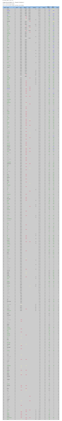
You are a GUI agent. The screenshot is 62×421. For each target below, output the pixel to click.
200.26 (21, 145)
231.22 (21, 189)
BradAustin (8, 10)
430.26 (26, 21)
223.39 (21, 99)
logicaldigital (8, 347)
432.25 (29, 13)
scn (7, 128)
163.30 (21, 218)
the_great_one (9, 310)
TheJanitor (8, 333)
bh (7, 120)
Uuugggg (8, 246)
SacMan (8, 397)
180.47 (21, 191)
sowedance (8, 327)
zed (7, 183)
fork (7, 221)
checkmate (8, 142)
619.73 (29, 10)
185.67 (21, 177)
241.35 (26, 73)
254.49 (26, 59)
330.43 (26, 45)
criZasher (8, 307)
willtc (7, 394)
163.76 (21, 73)
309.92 (26, 76)
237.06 (21, 90)
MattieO (8, 273)
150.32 (21, 249)
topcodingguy (9, 258)
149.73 (21, 250)
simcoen (8, 19)
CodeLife (8, 399)
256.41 (26, 65)
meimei (8, 341)
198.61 (21, 39)
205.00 (21, 241)
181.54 (21, 186)
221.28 (21, 13)
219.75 (21, 53)
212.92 (21, 120)
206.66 (21, 131)
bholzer (8, 62)
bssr (7, 154)
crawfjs (8, 272)
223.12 (21, 79)
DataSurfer (8, 87)
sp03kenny (8, 97)
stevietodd (8, 206)
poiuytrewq (8, 396)
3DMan (8, 180)
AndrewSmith (9, 99)
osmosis (8, 316)
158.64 (21, 226)
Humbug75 (8, 21)
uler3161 (8, 139)
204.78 (21, 134)
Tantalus (8, 414)
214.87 (21, 113)
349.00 (26, 24)
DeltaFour (8, 177)
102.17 (21, 292)
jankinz (8, 419)
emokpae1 (8, 131)
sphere (8, 405)
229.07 (21, 96)
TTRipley (8, 292)
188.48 (21, 50)
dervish (8, 325)
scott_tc (8, 140)
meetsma (8, 249)
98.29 (21, 295)
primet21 (8, 186)
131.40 (21, 261)
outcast (8, 266)
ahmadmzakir (9, 220)
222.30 (21, 102)
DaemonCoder (9, 301)
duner (7, 36)
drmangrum (8, 105)
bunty (7, 348)
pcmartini (8, 350)
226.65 (21, 21)
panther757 (8, 64)
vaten (7, 247)
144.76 (21, 255)
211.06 (21, 125)
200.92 (21, 143)
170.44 (21, 310)
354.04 (26, 41)
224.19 (21, 97)
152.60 (21, 244)
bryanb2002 (8, 56)
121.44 (21, 272)
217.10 (21, 111)
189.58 (21, 165)
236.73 (21, 91)
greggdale (8, 70)
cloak (7, 345)
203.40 (21, 137)
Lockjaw (8, 203)
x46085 (8, 391)
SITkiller (8, 293)
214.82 (21, 114)
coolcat (8, 108)
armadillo (8, 113)
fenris (7, 255)
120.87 (21, 275)
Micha (8, 330)
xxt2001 (8, 275)
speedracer (8, 322)
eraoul (8, 174)
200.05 (21, 146)
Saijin (7, 38)
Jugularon (8, 241)
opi (7, 45)
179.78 (21, 198)
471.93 (29, 30)
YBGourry (8, 96)
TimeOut (8, 359)
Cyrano (8, 368)
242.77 (21, 85)
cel (7, 382)
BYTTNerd (8, 351)
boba (7, 411)
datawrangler (8, 33)
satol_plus (8, 269)
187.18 (21, 171)
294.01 (26, 56)
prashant (8, 240)
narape (8, 18)
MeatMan (8, 281)
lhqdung (8, 374)
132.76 (21, 307)
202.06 (21, 140)
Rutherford (8, 296)
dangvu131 (8, 385)
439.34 (29, 19)
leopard (8, 393)
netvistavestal (9, 356)
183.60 (21, 183)
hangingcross (9, 61)
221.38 (21, 105)
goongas (8, 79)
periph (8, 402)
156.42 (21, 232)
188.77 (21, 166)
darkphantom (9, 16)
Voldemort (8, 41)
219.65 (21, 56)
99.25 (21, 293)
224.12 (21, 19)
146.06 (21, 252)
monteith (8, 250)
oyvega (8, 42)
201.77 (21, 142)
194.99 (21, 154)
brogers (8, 278)
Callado (8, 44)
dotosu (8, 195)
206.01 (21, 235)
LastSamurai (8, 315)
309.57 (26, 44)
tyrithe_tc (8, 93)
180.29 (21, 192)
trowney (8, 151)
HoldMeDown (9, 365)
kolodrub (8, 148)
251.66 (26, 70)
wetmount (8, 143)
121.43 (21, 273)
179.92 (21, 197)
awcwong (8, 13)
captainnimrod (9, 163)
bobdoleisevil (9, 102)
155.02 (21, 240)
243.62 (26, 61)
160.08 (21, 284)
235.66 (21, 93)
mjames (8, 371)
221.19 (21, 10)
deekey (8, 214)
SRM (5, 0)
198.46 (21, 151)
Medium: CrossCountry (15, 5)
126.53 (21, 266)
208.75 (21, 128)
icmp (7, 232)
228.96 (21, 44)
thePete (8, 160)
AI (7, 125)
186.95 (21, 172)
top (3, 0)
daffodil (8, 313)
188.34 (21, 169)
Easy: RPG (10, 5)
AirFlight (8, 94)
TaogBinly (8, 379)
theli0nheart (8, 212)
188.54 (21, 168)
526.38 (29, 18)
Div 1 (10, 0)
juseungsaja (8, 171)
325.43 (26, 62)
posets (8, 400)
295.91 (26, 53)
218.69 (21, 108)
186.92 (21, 24)
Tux (7, 295)
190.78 (21, 163)
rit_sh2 (8, 287)
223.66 (21, 41)
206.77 (21, 38)
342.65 (26, 15)
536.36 (29, 16)
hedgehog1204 (9, 304)
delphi (8, 362)
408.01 (26, 10)
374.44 (29, 38)
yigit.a (8, 408)
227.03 (21, 206)
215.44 (21, 215)
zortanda (8, 117)
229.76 (21, 200)
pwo (7, 169)
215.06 (21, 18)
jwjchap (8, 137)
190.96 (21, 65)
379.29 (26, 39)
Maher (8, 339)
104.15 (21, 290)
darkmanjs (8, 88)
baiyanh (8, 157)
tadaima (8, 373)
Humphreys (8, 146)
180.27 (21, 194)
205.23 (21, 238)
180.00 (26, 12)
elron (7, 166)
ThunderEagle (9, 319)
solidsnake (8, 344)
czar (7, 53)
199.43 (21, 148)
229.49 (21, 94)
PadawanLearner (9, 417)
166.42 (21, 278)
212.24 (21, 61)
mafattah (8, 50)
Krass (8, 321)
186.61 (21, 174)
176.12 (21, 269)
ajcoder (8, 353)
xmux (7, 390)
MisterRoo (8, 209)
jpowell (8, 200)
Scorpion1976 (9, 162)
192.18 (21, 162)
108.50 (21, 287)
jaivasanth (8, 85)
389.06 (26, 13)
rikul (7, 189)
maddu (8, 367)
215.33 (21, 217)
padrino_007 (8, 244)
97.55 (21, 296)
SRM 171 (7, 0)
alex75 (8, 223)
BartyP (8, 388)
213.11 (21, 119)
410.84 (26, 27)
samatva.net (8, 194)
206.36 (21, 45)
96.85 (21, 298)
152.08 (21, 247)
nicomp (8, 134)
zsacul (8, 30)
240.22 (21, 88)
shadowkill (8, 376)
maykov (8, 47)
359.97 (26, 33)
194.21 (21, 157)
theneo (8, 217)
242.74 (26, 50)
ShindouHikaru (9, 91)
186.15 (21, 64)
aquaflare (8, 370)
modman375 (8, 267)
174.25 (21, 209)
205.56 (21, 70)
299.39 (26, 47)
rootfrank (8, 67)
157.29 (21, 229)
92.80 (21, 301)
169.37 (21, 212)
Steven (8, 59)
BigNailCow (8, 145)
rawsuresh (8, 270)
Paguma (8, 122)
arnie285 (8, 111)
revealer (8, 264)
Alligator (8, 324)
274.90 (26, 68)
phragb (8, 76)
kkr (7, 172)
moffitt (8, 290)
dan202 (8, 197)
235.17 (21, 30)
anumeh (8, 192)
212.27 (21, 122)
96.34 (21, 299)
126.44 (21, 267)
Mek (7, 235)
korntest (8, 215)
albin (7, 15)
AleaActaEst (8, 65)
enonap (8, 284)
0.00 (26, 16)
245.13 (26, 67)
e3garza (8, 114)
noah (7, 116)
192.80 (21, 67)
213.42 (21, 117)
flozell (8, 119)
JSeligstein (8, 243)
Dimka (8, 82)
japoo (7, 24)
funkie (8, 165)
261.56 (26, 64)
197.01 (21, 47)
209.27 (21, 16)
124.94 (21, 270)
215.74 (21, 82)
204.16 (21, 243)
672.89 (29, 12)
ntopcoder (8, 261)
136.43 (21, 258)
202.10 (21, 139)
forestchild (8, 73)
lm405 (8, 252)
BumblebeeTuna (9, 218)
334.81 (26, 36)
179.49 (21, 62)
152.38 (21, 246)
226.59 (21, 15)
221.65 (21, 12)
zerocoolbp (8, 27)
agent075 (8, 229)
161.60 (21, 221)
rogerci (8, 298)
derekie (8, 90)
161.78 (21, 220)
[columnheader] (5, 7)
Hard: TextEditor (21, 5)
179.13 (21, 264)
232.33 (21, 33)
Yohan (8, 168)
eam (7, 191)
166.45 (21, 214)
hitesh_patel (8, 342)
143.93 (21, 68)
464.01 (29, 15)
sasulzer (8, 39)
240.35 (21, 87)
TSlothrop (8, 238)
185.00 (21, 180)
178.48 (21, 203)
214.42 (21, 116)
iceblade (8, 12)
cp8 (7, 226)
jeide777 (8, 318)
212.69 (21, 27)
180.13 (21, 195)
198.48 (21, 36)
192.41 (21, 160)
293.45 (26, 42)
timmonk (8, 336)
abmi (7, 299)
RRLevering (8, 198)
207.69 (21, 42)
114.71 (21, 281)
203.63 (21, 59)
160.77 (21, 223)
